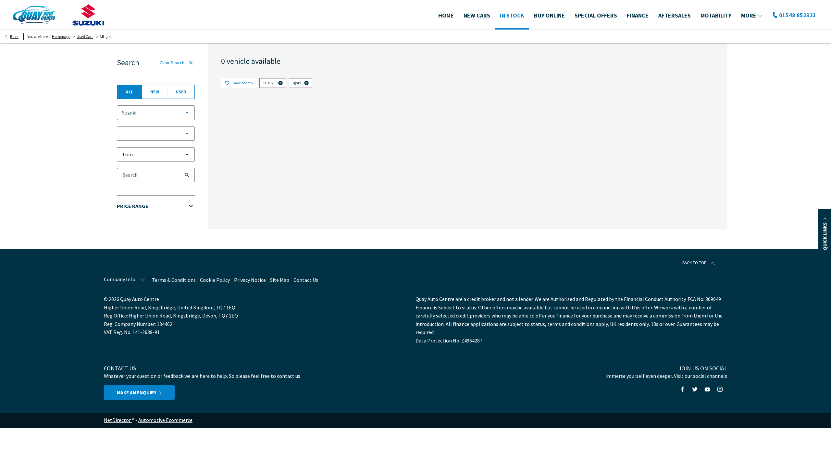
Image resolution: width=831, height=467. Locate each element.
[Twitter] (695, 389)
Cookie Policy (215, 280)
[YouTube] (707, 389)
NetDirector (118, 420)
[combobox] (156, 112)
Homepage (61, 36)
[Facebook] (682, 389)
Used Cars (85, 36)
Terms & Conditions (174, 280)
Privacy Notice (250, 280)
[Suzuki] (88, 15)
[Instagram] (720, 389)
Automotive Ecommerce (165, 420)
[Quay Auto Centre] (34, 15)
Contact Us (305, 280)
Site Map (279, 280)
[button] (176, 112)
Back (14, 36)
